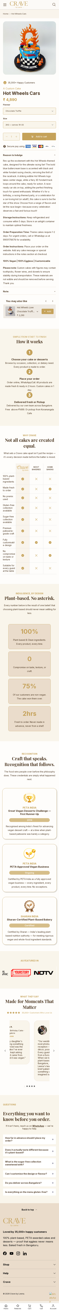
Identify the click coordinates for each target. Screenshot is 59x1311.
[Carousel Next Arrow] (53, 1050)
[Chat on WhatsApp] (53, 1296)
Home (5, 14)
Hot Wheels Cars (18, 14)
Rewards (17, 1308)
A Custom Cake (12, 88)
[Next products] (52, 301)
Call (41, 1308)
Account (53, 1308)
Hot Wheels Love (25, 307)
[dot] (24, 1086)
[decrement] (6, 136)
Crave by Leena (17, 1294)
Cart (29, 1308)
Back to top (28, 1209)
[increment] (16, 136)
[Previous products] (46, 301)
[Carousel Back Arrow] (5, 1050)
